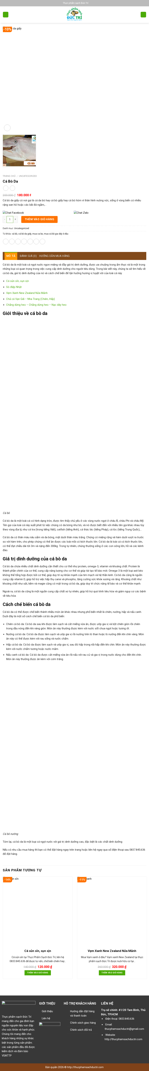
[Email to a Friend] (24, 241)
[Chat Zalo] (109, 213)
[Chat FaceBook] (38, 213)
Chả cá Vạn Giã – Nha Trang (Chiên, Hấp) (30, 299)
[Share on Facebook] (12, 241)
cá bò (14, 234)
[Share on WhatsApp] (6, 241)
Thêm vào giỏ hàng (39, 219)
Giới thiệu (47, 1011)
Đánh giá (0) (28, 256)
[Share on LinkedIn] (42, 241)
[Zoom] (7, 128)
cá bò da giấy (24, 234)
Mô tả (10, 256)
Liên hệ (46, 1018)
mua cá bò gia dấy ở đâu (56, 234)
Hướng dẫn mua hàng (54, 256)
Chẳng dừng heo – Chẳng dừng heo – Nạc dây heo (36, 304)
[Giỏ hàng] (143, 14)
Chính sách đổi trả (81, 1029)
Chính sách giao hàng (83, 1022)
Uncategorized (28, 176)
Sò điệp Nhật (14, 287)
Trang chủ (9, 176)
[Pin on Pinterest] (30, 241)
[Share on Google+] (36, 241)
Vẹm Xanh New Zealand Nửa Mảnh (27, 293)
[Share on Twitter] (18, 241)
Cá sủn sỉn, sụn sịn (17, 281)
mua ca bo (37, 234)
